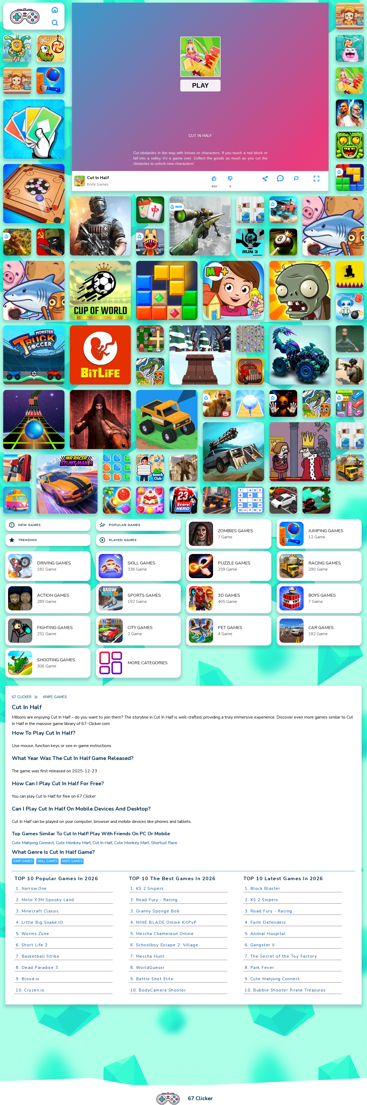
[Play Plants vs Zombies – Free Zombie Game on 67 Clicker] (300, 290)
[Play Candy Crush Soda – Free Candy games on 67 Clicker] (150, 500)
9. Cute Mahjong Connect (272, 979)
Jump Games (23, 861)
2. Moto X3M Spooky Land (45, 900)
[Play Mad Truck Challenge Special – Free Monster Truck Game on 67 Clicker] (300, 355)
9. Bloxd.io (28, 979)
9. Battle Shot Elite (152, 979)
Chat (280, 186)
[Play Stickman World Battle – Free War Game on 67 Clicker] (50, 242)
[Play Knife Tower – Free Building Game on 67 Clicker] (50, 80)
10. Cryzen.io (30, 990)
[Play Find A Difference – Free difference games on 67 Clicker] (250, 209)
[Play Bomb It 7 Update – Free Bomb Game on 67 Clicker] (150, 338)
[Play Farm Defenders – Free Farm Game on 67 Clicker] (17, 242)
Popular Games (120, 525)
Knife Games (98, 184)
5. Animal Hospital (265, 933)
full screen (316, 186)
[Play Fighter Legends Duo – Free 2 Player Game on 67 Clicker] (350, 113)
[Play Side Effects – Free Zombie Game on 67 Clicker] (350, 338)
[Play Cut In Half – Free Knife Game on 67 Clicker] (350, 80)
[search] (54, 22)
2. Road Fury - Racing (154, 900)
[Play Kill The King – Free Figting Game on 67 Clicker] (300, 451)
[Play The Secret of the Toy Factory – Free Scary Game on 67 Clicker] (283, 403)
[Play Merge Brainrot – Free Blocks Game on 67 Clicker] (150, 371)
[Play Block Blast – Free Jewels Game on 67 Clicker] (117, 467)
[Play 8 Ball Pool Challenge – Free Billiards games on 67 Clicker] (283, 242)
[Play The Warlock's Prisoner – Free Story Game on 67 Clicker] (100, 419)
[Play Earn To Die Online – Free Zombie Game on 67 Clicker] (250, 371)
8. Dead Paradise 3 (37, 967)
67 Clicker (21, 696)
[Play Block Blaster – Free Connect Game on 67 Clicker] (350, 177)
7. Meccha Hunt (147, 956)
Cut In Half (102, 843)
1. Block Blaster (262, 888)
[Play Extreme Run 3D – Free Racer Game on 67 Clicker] (33, 419)
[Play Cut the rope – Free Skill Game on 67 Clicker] (50, 48)
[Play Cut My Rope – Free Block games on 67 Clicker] (350, 48)
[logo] (25, 16)
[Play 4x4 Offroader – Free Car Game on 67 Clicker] (217, 500)
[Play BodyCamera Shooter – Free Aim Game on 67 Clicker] (350, 371)
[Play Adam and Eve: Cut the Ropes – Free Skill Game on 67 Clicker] (17, 48)
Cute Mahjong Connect (33, 843)
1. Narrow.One (31, 888)
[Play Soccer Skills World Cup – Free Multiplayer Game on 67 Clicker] (100, 290)
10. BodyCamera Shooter (158, 990)
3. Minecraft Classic (37, 911)
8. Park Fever (259, 967)
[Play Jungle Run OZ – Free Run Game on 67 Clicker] (350, 145)
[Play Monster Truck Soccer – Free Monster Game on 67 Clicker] (33, 355)
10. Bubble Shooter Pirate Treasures (285, 990)
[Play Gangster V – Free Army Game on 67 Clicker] (217, 403)
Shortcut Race (164, 843)
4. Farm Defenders (265, 922)
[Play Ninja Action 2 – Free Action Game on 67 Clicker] (316, 500)
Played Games (118, 540)
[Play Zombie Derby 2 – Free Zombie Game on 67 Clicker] (233, 451)
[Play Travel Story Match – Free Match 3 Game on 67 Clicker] (17, 500)
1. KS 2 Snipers (147, 888)
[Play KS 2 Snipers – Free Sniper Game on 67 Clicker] (200, 225)
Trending (23, 540)
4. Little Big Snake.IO (39, 922)
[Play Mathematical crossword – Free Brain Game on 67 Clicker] (250, 500)
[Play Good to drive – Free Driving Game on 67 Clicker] (166, 419)
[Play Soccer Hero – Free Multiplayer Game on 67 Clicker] (183, 500)
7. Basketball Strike (37, 956)
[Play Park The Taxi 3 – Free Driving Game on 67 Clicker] (283, 500)
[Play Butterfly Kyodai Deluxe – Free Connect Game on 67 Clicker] (250, 338)
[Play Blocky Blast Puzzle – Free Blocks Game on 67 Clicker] (166, 290)
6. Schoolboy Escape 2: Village (164, 945)
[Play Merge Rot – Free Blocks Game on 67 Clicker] (333, 225)
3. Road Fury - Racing (268, 911)
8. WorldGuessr (147, 967)
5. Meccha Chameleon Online (162, 933)
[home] (54, 9)
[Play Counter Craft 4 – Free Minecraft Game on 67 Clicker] (183, 467)
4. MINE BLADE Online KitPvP (163, 922)
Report (296, 186)
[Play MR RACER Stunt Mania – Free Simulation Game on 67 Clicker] (67, 484)
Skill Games (47, 861)
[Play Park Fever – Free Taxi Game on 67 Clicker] (350, 403)
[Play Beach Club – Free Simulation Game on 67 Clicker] (150, 467)
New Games (25, 525)
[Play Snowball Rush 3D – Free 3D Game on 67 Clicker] (250, 403)
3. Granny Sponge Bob (155, 911)
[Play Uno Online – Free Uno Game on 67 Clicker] (33, 129)
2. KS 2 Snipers (261, 900)
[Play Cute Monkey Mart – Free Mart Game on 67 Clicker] (350, 16)
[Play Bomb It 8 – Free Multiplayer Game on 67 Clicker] (350, 306)
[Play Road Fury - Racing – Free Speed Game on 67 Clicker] (283, 209)
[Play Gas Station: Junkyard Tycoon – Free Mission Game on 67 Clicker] (17, 467)
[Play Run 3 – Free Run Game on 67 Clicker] (250, 242)
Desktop (248, 181)
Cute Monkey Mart (73, 843)
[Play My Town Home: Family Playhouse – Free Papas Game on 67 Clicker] (233, 290)
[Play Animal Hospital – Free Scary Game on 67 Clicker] (150, 242)
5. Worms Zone (32, 933)
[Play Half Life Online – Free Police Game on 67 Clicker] (100, 225)
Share (265, 186)
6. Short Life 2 (32, 945)
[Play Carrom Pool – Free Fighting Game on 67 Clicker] (33, 193)
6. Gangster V (260, 945)
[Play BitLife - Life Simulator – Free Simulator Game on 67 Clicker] (100, 355)
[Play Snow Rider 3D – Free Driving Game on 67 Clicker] (200, 355)
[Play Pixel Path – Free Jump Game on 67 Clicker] (350, 274)
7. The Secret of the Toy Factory (281, 956)
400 (214, 186)
